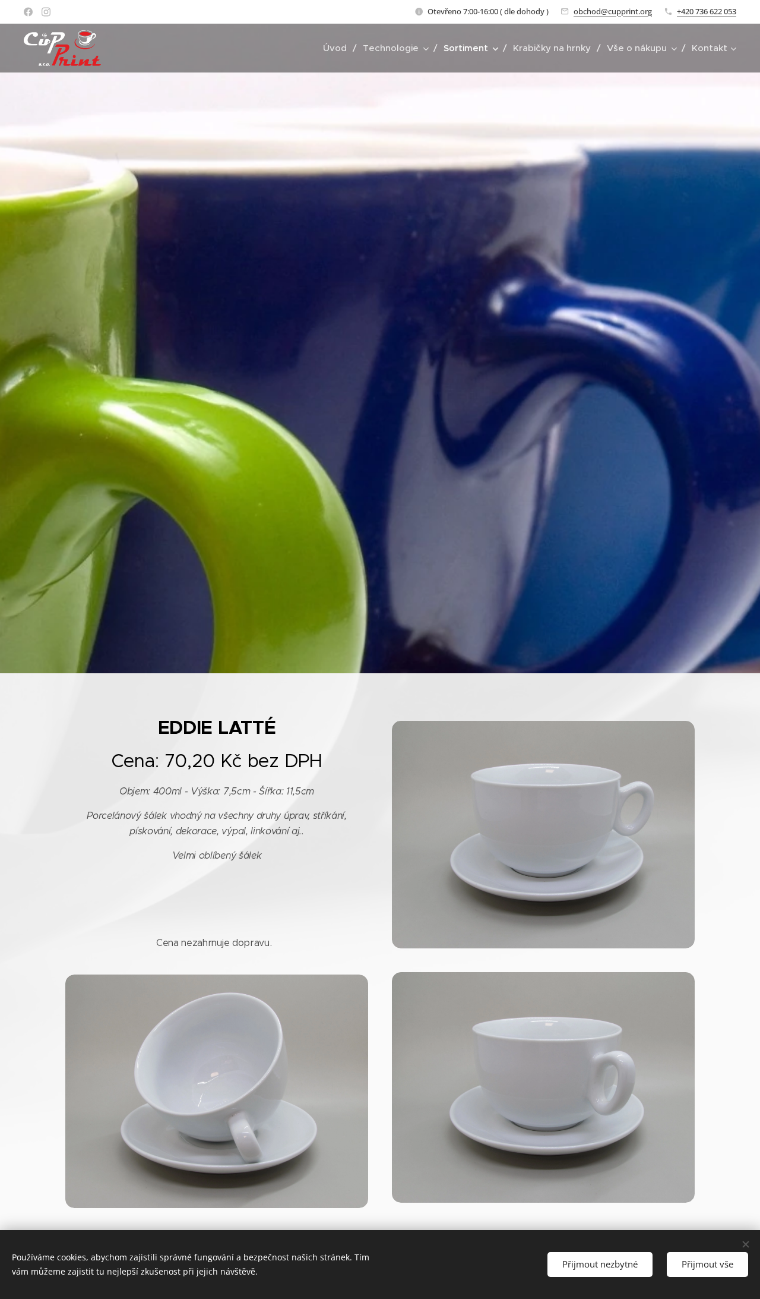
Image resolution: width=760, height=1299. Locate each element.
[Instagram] (46, 12)
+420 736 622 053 (706, 11)
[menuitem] (338, 48)
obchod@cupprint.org (613, 11)
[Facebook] (28, 12)
